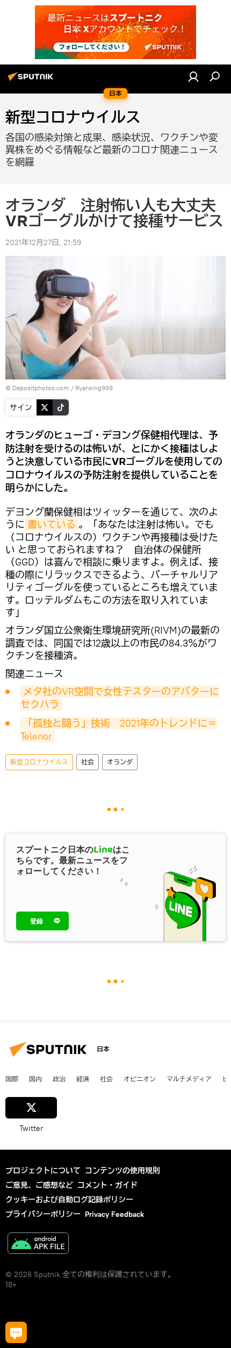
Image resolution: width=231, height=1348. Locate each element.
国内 (35, 1079)
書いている (51, 524)
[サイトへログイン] (193, 76)
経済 (82, 1079)
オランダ (120, 762)
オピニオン (140, 1079)
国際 (11, 1079)
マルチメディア (189, 1079)
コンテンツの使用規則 (122, 1170)
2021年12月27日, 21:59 (43, 242)
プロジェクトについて (43, 1170)
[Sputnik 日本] (32, 80)
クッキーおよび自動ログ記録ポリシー (69, 1199)
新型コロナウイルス (39, 762)
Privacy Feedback (114, 1214)
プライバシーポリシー (43, 1214)
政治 (59, 1079)
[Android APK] (38, 1244)
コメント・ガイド (107, 1185)
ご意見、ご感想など (39, 1185)
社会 (87, 762)
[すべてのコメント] (16, 1332)
